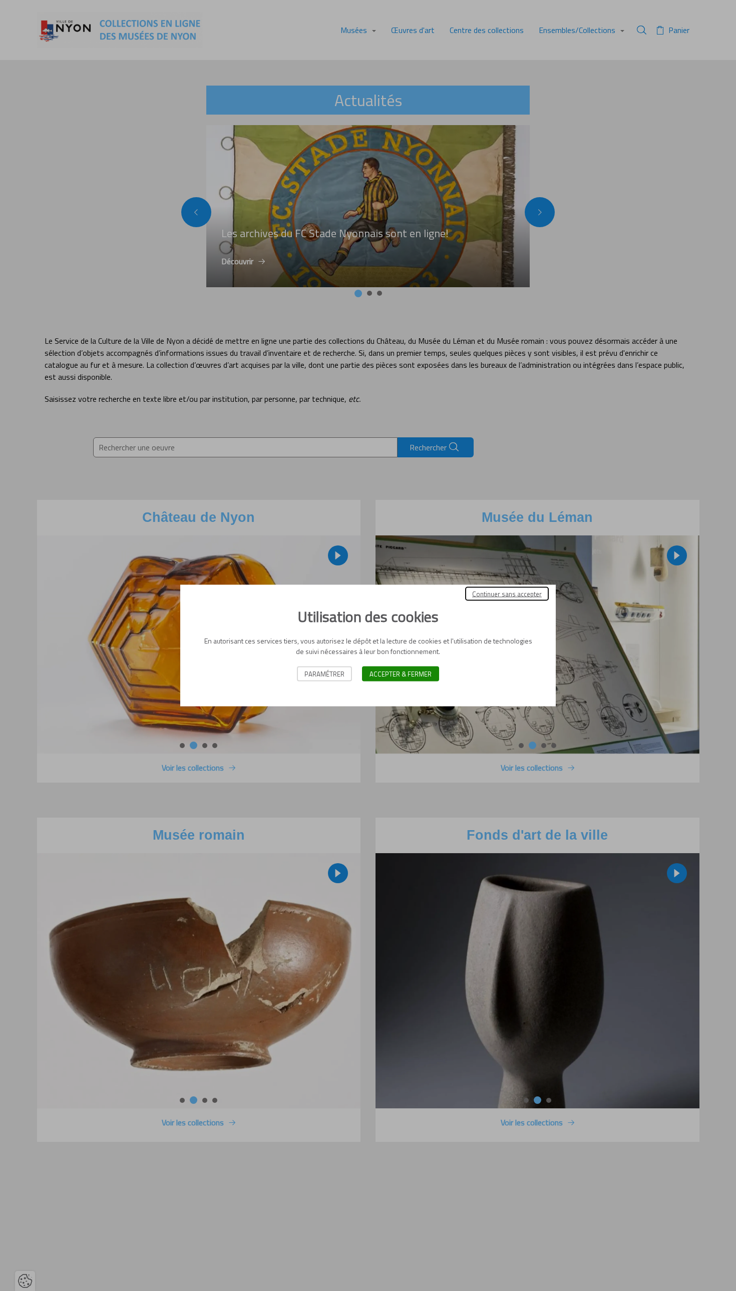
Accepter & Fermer (401, 674)
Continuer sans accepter (507, 594)
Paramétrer (324, 674)
